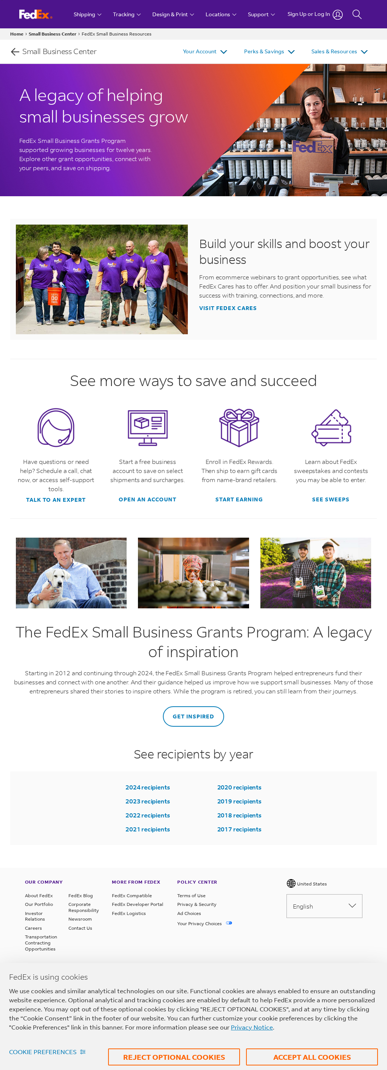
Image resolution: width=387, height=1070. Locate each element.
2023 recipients (147, 801)
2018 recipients (239, 815)
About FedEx (39, 895)
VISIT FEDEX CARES (228, 308)
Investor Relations (35, 916)
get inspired (193, 716)
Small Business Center (52, 34)
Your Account (200, 51)
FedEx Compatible (132, 895)
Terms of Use (191, 895)
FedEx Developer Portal (137, 904)
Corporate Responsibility (83, 907)
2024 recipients (147, 787)
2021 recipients (147, 829)
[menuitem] (205, 51)
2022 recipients (147, 815)
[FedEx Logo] (43, 14)
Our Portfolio (39, 904)
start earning (239, 499)
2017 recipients (239, 829)
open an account (147, 499)
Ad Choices (189, 913)
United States (311, 884)
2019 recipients (239, 801)
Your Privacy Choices (200, 923)
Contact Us (80, 928)
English (303, 906)
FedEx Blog (80, 895)
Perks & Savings (264, 51)
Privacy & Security (197, 904)
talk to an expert (56, 499)
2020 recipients (239, 787)
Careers (33, 928)
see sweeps (331, 499)
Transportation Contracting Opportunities (41, 942)
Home (16, 34)
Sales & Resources (334, 51)
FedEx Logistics (129, 913)
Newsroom (80, 919)
